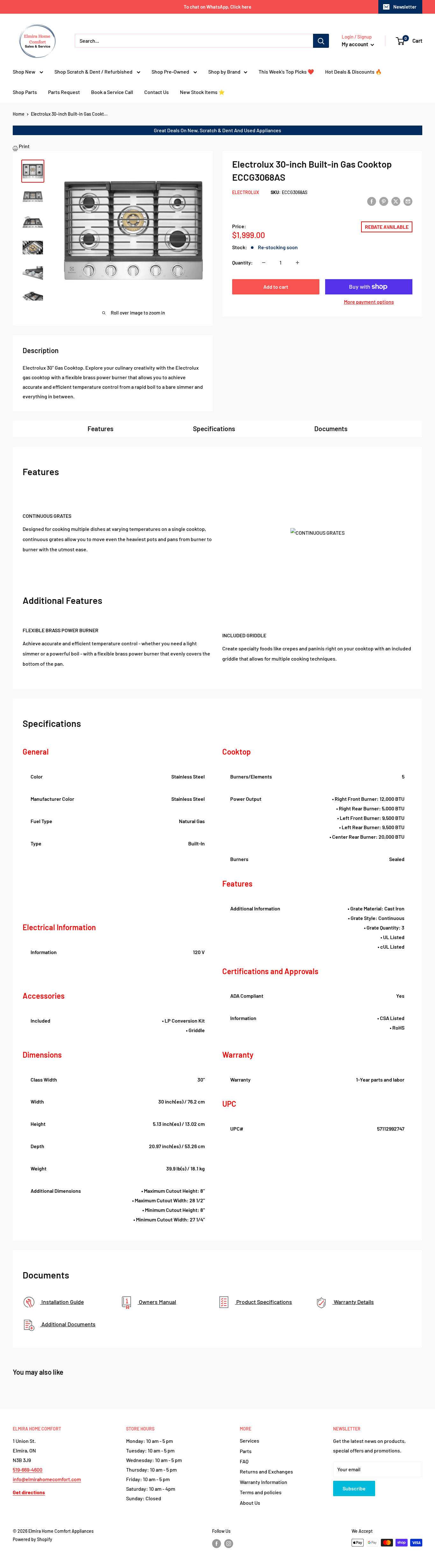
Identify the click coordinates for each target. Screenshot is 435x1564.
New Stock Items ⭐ (202, 92)
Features (100, 428)
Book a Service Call (112, 92)
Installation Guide (62, 1301)
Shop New (24, 72)
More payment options (369, 302)
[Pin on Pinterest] (383, 201)
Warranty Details (353, 1301)
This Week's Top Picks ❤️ (286, 72)
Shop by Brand (224, 72)
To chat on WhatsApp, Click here (217, 7)
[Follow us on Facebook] (216, 1543)
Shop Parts (25, 92)
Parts (246, 1451)
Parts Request (64, 92)
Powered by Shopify (32, 1539)
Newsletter (405, 7)
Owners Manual (157, 1301)
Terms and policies (261, 1492)
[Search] (321, 41)
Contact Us (156, 92)
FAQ (244, 1461)
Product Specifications (263, 1301)
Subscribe (354, 1488)
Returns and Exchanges (266, 1471)
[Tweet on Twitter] (395, 201)
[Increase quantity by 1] (297, 262)
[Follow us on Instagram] (228, 1543)
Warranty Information (263, 1482)
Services (249, 1440)
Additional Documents (68, 1324)
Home (19, 114)
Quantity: (242, 262)
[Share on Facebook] (371, 201)
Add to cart (275, 287)
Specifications (214, 428)
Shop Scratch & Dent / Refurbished (93, 72)
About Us (250, 1503)
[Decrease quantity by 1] (263, 262)
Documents (330, 428)
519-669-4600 (27, 1469)
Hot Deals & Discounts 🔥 (353, 72)
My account (355, 44)
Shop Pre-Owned (171, 72)
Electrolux (245, 192)
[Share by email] (407, 201)
